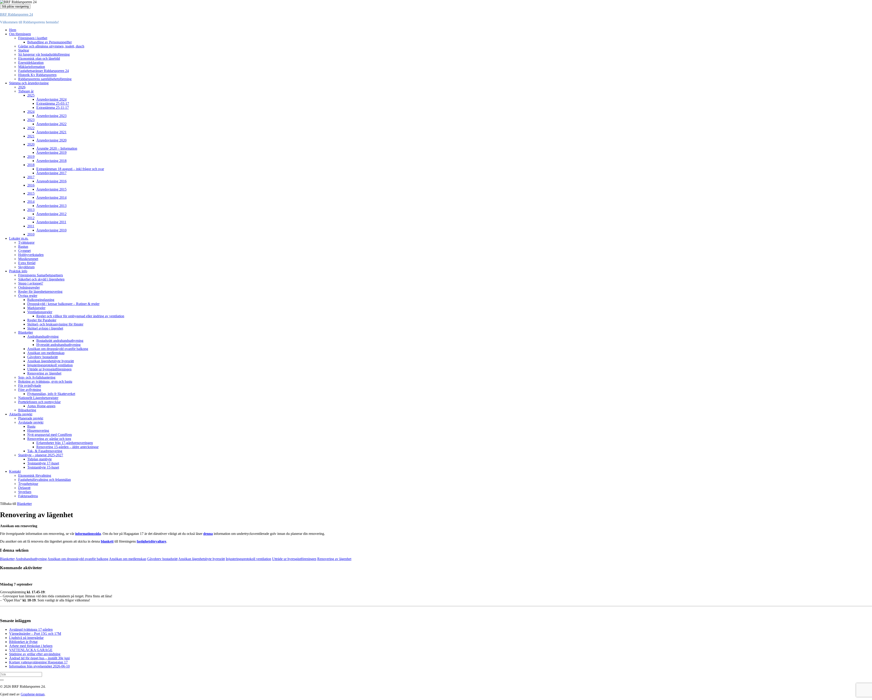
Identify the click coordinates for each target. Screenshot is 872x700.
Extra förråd (26, 263)
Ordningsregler (29, 287)
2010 (31, 234)
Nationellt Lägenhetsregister (38, 398)
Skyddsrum (26, 267)
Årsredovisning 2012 (51, 214)
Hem (12, 30)
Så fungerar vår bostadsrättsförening (44, 54)
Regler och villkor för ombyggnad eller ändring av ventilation (80, 316)
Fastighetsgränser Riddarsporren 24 (43, 71)
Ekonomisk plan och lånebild (39, 58)
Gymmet (24, 251)
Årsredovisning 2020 (51, 140)
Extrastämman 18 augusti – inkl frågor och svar (70, 169)
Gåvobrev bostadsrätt (42, 357)
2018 (31, 165)
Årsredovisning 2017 (51, 173)
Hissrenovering (38, 430)
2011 (30, 226)
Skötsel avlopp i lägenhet (45, 328)
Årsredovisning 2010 (51, 230)
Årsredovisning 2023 (51, 116)
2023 (31, 120)
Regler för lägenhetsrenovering (40, 291)
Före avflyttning (29, 390)
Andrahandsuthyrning (43, 336)
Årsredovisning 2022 (51, 124)
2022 (31, 128)
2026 (21, 87)
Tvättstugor (26, 242)
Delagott (24, 488)
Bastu (31, 426)
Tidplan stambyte (39, 459)
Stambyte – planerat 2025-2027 (40, 455)
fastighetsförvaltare (151, 541)
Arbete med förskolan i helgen (30, 646)
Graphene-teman (33, 694)
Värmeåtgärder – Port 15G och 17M (35, 633)
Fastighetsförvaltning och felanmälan (44, 480)
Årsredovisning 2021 (51, 132)
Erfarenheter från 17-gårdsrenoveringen (64, 443)
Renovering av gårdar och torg (49, 439)
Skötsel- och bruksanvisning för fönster (55, 324)
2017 (31, 177)
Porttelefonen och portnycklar (39, 402)
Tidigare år (26, 91)
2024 (31, 112)
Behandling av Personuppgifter (49, 42)
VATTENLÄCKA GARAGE (30, 650)
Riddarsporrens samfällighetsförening (45, 79)
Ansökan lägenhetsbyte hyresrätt (50, 361)
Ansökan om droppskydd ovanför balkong (57, 349)
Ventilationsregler (39, 312)
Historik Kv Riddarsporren (37, 75)
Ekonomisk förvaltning (34, 475)
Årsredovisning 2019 (51, 152)
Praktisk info (18, 271)
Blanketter (25, 332)
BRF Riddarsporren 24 (16, 14)
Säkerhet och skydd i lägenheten (41, 279)
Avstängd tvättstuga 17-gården (31, 629)
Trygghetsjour (28, 484)
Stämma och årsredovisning (29, 83)
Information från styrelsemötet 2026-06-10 (39, 666)
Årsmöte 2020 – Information (56, 148)
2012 (31, 218)
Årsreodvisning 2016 (51, 181)
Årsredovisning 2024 (51, 99)
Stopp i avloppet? (30, 283)
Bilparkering (27, 410)
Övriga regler (27, 296)
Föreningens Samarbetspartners (40, 275)
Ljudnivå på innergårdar (26, 638)
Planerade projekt (30, 418)
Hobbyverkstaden (31, 255)
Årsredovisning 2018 (51, 161)
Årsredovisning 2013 (51, 206)
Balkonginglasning (40, 300)
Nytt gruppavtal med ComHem (49, 435)
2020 (31, 144)
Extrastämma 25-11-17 (52, 107)
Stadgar (23, 50)
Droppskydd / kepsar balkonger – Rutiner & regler (63, 304)
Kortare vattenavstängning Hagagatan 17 (38, 662)
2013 (31, 210)
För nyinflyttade (29, 385)
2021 (31, 136)
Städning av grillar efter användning (34, 654)
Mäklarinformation (31, 67)
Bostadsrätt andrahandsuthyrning (59, 341)
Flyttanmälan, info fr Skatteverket (51, 394)
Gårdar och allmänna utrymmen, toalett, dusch (51, 46)
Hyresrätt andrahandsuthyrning (58, 345)
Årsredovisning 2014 (51, 197)
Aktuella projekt (20, 414)
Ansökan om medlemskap (45, 353)
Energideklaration (31, 63)
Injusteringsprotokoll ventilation (50, 365)
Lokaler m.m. (18, 238)
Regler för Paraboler (41, 320)
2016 (31, 185)
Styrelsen (24, 492)
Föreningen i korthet (32, 38)
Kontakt (15, 471)
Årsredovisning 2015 (51, 189)
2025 (31, 95)
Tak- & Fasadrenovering (44, 451)
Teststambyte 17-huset (43, 463)
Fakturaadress (28, 496)
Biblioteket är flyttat (23, 642)
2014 (31, 202)
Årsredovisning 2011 (51, 222)
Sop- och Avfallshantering (36, 377)
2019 (31, 157)
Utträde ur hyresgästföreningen (49, 369)
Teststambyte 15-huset (43, 467)
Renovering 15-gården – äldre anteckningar (67, 447)
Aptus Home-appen (41, 406)
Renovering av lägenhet (44, 373)
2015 (31, 193)
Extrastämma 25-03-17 (52, 103)
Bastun (23, 246)
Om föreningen (20, 34)
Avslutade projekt (30, 422)
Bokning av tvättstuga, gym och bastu (45, 381)
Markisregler (36, 308)
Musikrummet (28, 259)
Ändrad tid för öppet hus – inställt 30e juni (39, 658)
